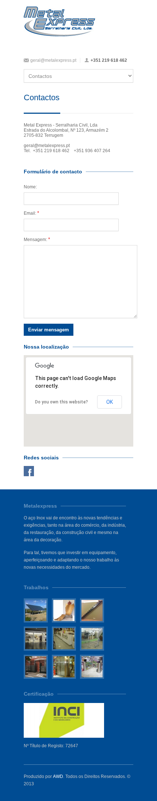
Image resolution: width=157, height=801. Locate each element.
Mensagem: (37, 239)
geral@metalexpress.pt (53, 60)
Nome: (30, 186)
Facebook (29, 471)
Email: (31, 213)
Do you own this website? (61, 402)
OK (109, 402)
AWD (58, 776)
